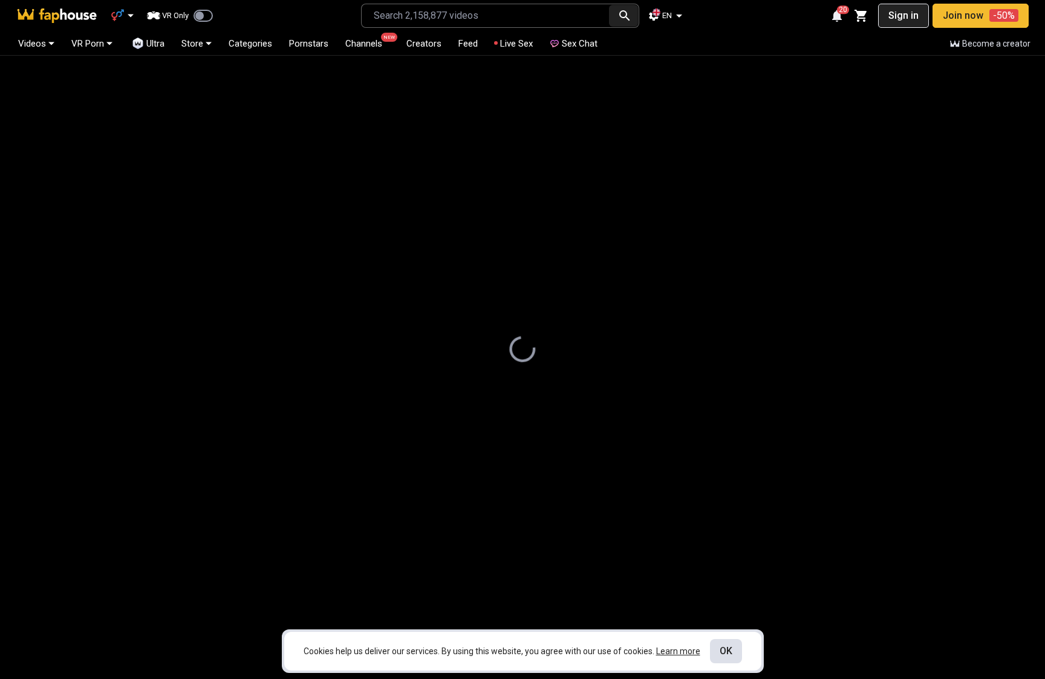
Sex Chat (579, 43)
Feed (468, 43)
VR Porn (87, 43)
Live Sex (516, 43)
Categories (250, 43)
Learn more (678, 651)
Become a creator (996, 43)
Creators (423, 43)
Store (192, 43)
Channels (369, 41)
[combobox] (485, 15)
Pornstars (308, 43)
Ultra (155, 43)
